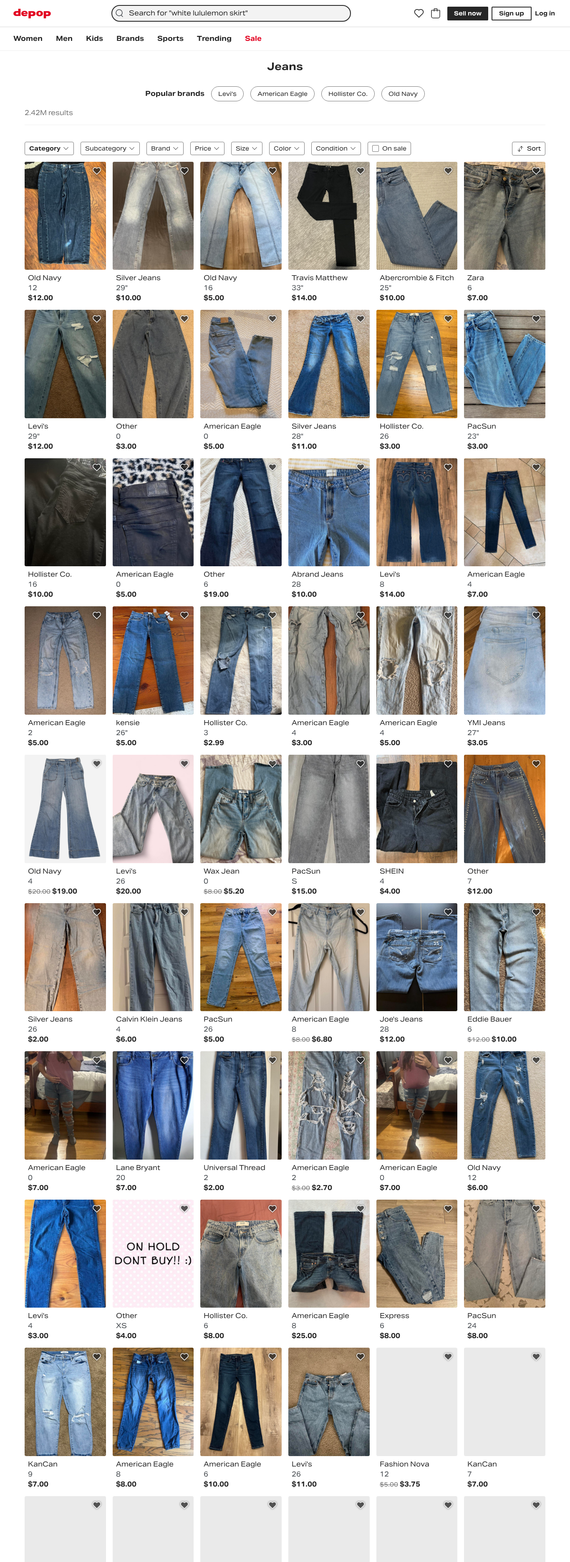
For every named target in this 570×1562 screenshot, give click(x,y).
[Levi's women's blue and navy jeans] (417, 512)
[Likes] (419, 13)
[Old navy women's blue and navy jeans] (504, 1105)
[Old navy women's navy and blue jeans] (65, 216)
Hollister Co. (348, 94)
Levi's (227, 94)
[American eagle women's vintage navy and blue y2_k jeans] (329, 1254)
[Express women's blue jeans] (417, 1254)
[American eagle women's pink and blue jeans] (65, 1105)
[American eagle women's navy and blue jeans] (504, 512)
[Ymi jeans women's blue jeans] (504, 660)
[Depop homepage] (32, 13)
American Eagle (282, 94)
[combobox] (231, 13)
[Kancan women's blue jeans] (65, 1402)
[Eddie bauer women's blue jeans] (504, 957)
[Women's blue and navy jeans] (153, 364)
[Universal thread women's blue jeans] (241, 1105)
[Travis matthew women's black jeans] (329, 216)
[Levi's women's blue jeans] (65, 364)
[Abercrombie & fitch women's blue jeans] (417, 216)
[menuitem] (28, 38)
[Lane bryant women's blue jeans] (153, 1105)
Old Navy (403, 94)
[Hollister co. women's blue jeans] (417, 364)
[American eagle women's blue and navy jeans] (153, 1402)
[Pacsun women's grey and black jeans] (329, 809)
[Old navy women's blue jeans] (241, 216)
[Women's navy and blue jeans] (241, 512)
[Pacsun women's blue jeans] (504, 364)
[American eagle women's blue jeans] (241, 364)
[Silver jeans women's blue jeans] (65, 957)
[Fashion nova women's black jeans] (417, 1402)
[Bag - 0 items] (435, 13)
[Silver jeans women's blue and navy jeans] (153, 216)
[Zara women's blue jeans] (504, 216)
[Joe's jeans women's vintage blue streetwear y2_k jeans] (417, 957)
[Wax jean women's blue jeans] (241, 809)
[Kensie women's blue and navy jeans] (153, 660)
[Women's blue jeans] (153, 1254)
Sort (534, 148)
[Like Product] (97, 171)
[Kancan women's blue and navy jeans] (504, 1402)
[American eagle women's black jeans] (153, 512)
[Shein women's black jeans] (417, 809)
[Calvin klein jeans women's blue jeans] (153, 957)
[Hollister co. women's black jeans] (65, 512)
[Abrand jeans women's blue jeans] (329, 512)
